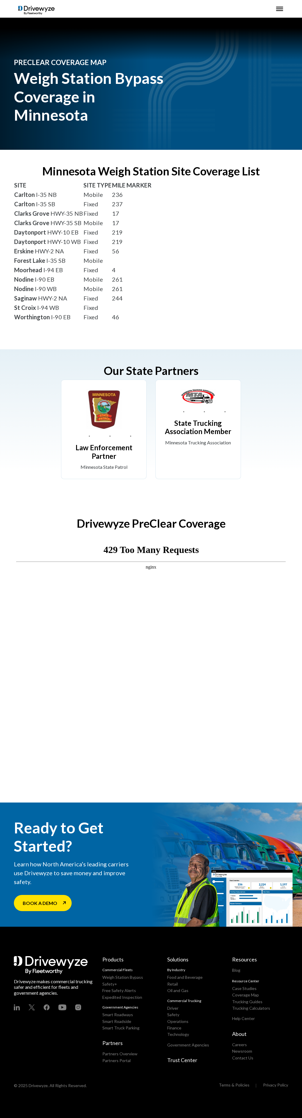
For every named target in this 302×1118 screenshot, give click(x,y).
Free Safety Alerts (119, 990)
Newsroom (242, 1051)
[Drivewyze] (36, 10)
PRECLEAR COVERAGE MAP (60, 62)
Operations (177, 1021)
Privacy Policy (275, 1084)
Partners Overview (119, 1053)
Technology (178, 1034)
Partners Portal (116, 1060)
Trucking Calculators (251, 1008)
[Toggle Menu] (279, 8)
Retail (172, 983)
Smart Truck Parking (120, 1027)
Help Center (243, 1018)
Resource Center (245, 981)
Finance (174, 1027)
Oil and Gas (177, 990)
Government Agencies (188, 1044)
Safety (173, 1014)
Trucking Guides (247, 1001)
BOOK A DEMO (40, 903)
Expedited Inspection (122, 997)
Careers (239, 1044)
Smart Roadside (116, 1021)
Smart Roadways (117, 1014)
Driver (172, 1008)
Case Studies (244, 988)
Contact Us (242, 1057)
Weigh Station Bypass (122, 977)
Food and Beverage (185, 977)
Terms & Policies (234, 1084)
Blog (236, 970)
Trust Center (182, 1060)
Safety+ (109, 983)
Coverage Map (245, 994)
